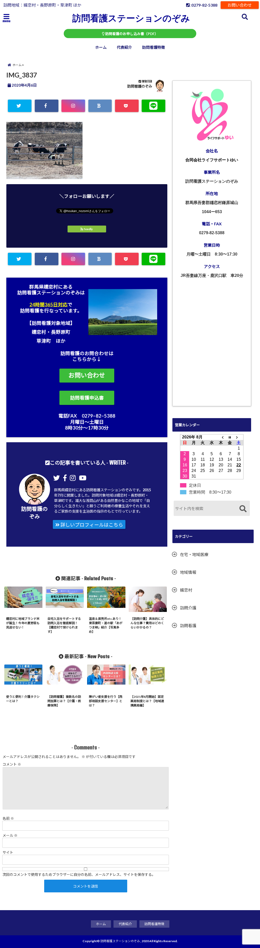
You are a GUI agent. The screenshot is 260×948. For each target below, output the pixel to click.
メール (10, 835)
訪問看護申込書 (87, 398)
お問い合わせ (240, 5)
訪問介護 (188, 607)
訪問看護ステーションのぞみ (131, 17)
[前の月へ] (220, 437)
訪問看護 (188, 625)
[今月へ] (229, 437)
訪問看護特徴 (153, 47)
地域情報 (188, 572)
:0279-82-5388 (203, 5)
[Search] (243, 509)
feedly (88, 229)
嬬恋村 (186, 590)
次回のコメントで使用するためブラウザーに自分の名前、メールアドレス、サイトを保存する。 (79, 874)
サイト (8, 852)
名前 (8, 818)
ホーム (101, 47)
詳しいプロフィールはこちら (91, 525)
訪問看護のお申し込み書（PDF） (131, 34)
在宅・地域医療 (194, 554)
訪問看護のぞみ (139, 86)
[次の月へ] (238, 437)
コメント (12, 764)
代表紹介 (124, 47)
